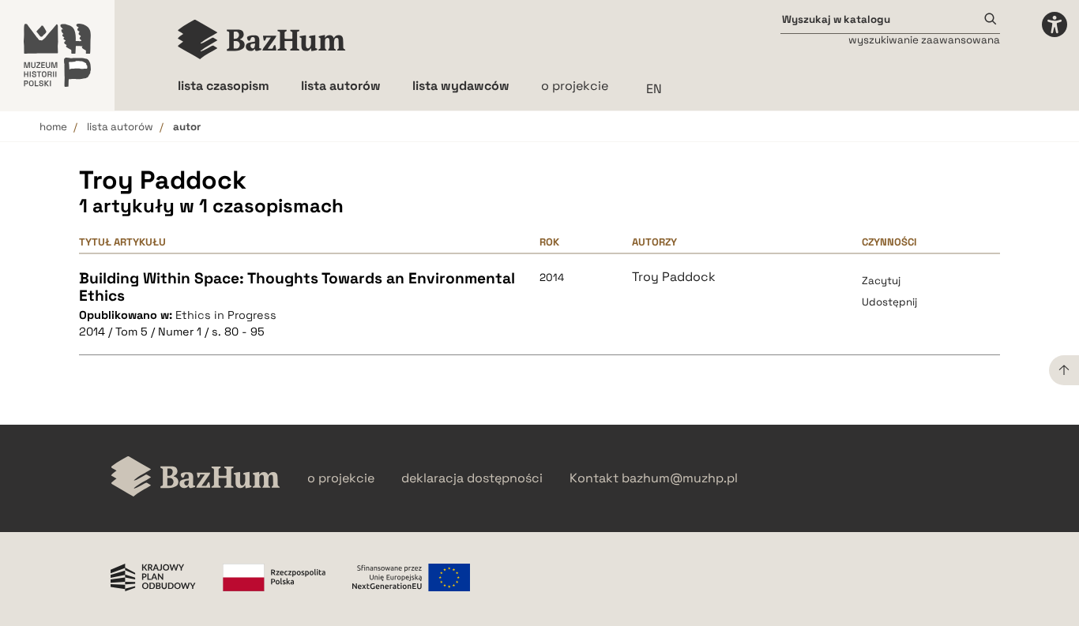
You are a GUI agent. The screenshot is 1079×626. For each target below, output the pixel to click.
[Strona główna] (262, 39)
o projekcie (574, 85)
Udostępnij (889, 302)
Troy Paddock (674, 277)
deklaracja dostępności (472, 478)
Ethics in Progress (225, 315)
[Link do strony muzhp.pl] (57, 55)
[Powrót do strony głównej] (195, 478)
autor (187, 126)
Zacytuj (881, 280)
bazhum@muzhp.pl (680, 478)
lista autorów (120, 126)
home (53, 126)
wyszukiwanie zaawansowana (924, 40)
